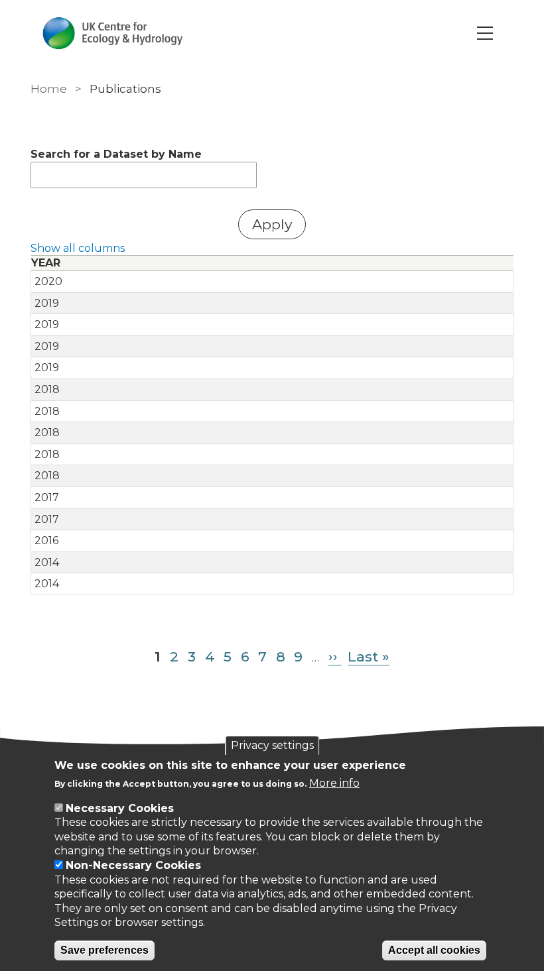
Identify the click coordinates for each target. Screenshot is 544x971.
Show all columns (78, 248)
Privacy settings (272, 745)
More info (334, 783)
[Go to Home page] (112, 33)
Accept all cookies (434, 950)
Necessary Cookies (120, 808)
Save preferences (104, 950)
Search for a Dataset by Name (116, 154)
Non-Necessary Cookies (133, 865)
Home (49, 88)
